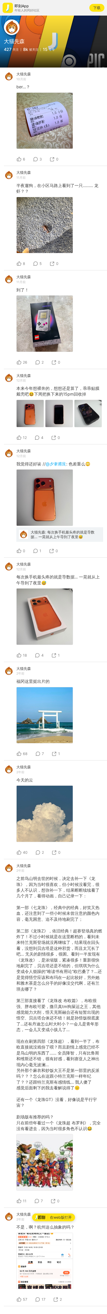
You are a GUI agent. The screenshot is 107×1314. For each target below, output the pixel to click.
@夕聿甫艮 (56, 463)
